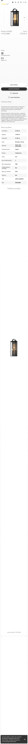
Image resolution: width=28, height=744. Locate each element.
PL (23, 2)
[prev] (4, 17)
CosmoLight (5, 4)
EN (25, 2)
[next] (24, 17)
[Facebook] (13, 2)
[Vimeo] (15, 2)
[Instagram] (18, 2)
